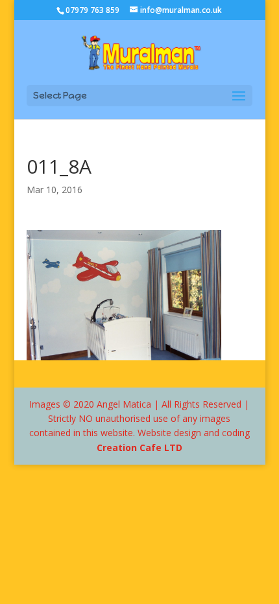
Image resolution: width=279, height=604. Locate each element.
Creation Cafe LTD (139, 447)
